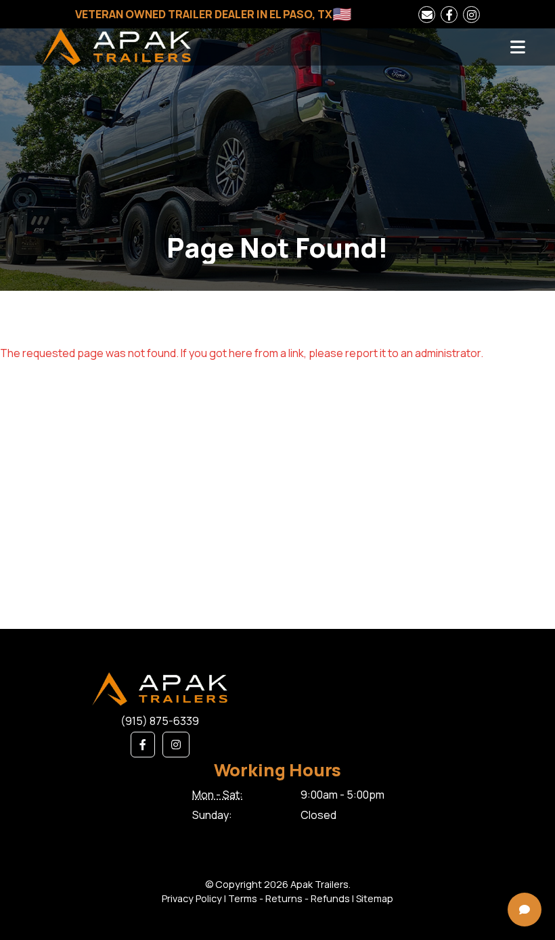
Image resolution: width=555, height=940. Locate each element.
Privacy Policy (192, 898)
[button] (143, 744)
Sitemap (374, 898)
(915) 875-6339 (159, 720)
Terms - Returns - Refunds (289, 898)
